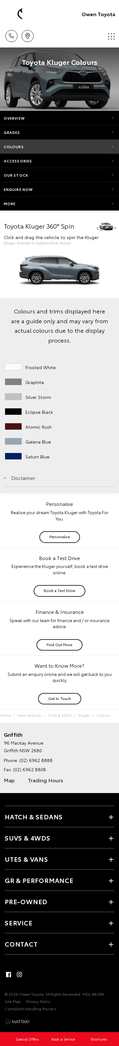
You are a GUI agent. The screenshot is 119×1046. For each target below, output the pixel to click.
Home (5, 715)
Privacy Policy (38, 1001)
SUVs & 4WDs (60, 715)
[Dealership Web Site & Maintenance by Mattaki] (17, 1021)
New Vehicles (29, 715)
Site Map (13, 1001)
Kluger (84, 715)
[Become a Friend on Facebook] (8, 974)
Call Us (11, 34)
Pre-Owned (26, 901)
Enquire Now (18, 189)
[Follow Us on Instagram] (19, 974)
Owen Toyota (98, 14)
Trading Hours (45, 780)
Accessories (18, 160)
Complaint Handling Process (30, 1008)
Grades (12, 132)
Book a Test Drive (59, 590)
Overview (14, 118)
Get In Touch (59, 698)
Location (27, 34)
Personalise (60, 536)
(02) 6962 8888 (36, 760)
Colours (14, 146)
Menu (110, 34)
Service (19, 922)
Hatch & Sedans (34, 816)
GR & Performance (39, 880)
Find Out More (59, 644)
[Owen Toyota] (14, 14)
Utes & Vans (26, 858)
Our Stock (16, 175)
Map (9, 780)
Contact (21, 943)
